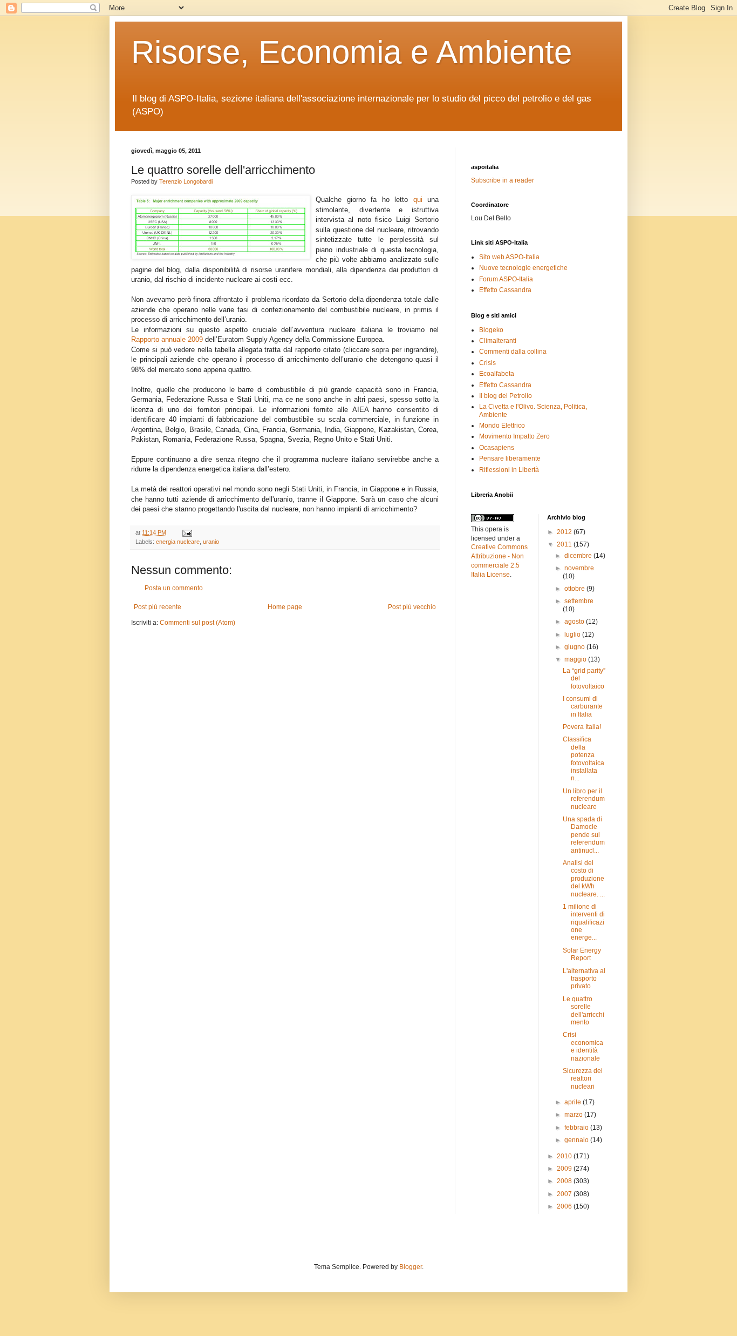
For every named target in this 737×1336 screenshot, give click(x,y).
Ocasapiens (496, 447)
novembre (579, 568)
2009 (565, 1168)
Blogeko (491, 330)
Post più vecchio (412, 607)
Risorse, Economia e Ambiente (351, 52)
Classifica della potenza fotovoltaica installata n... (583, 759)
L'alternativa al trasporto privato (584, 978)
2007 (565, 1194)
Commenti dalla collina (513, 351)
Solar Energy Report (582, 954)
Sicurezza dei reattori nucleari (583, 1078)
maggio (576, 659)
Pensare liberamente (510, 458)
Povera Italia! (582, 727)
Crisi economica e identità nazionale (583, 1046)
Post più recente (157, 607)
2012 (565, 532)
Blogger (410, 1267)
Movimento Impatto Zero (514, 436)
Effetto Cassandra (505, 290)
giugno (575, 647)
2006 (565, 1206)
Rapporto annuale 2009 (168, 339)
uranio (211, 541)
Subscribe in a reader (502, 180)
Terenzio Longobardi (186, 181)
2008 (565, 1181)
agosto (575, 621)
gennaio (577, 1140)
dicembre (578, 555)
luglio (573, 634)
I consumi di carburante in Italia (583, 706)
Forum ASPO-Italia (506, 279)
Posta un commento (174, 588)
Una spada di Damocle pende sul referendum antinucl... (584, 834)
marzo (574, 1114)
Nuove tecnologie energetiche (523, 268)
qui (417, 199)
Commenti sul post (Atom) (197, 622)
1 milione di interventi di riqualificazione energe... (584, 922)
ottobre (575, 588)
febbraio (577, 1127)
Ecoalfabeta (496, 373)
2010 (565, 1156)
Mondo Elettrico (502, 425)
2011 (565, 544)
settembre (578, 601)
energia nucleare (178, 541)
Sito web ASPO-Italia (509, 257)
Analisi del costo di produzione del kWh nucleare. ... (584, 878)
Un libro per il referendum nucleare (584, 799)
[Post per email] (186, 532)
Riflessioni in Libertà (509, 470)
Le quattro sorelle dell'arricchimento (583, 1010)
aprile (573, 1102)
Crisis (487, 363)
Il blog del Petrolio (505, 396)
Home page (285, 607)
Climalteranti (497, 341)
